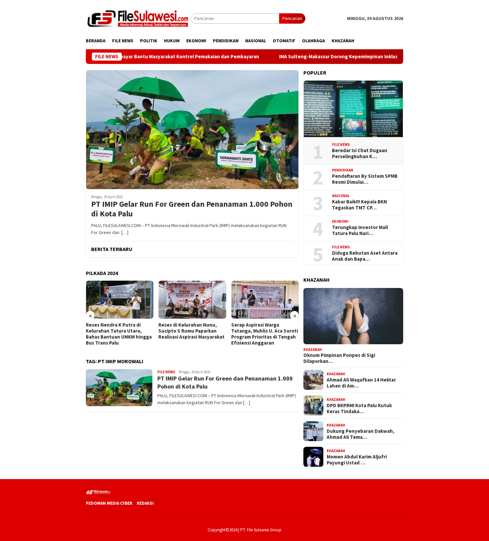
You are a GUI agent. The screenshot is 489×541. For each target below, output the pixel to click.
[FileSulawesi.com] (138, 18)
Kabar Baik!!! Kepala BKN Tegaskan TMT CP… (359, 205)
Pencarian (292, 18)
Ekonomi (340, 221)
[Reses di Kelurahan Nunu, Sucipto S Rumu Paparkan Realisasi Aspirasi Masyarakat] (192, 300)
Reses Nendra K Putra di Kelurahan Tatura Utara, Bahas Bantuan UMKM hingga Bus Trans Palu (119, 334)
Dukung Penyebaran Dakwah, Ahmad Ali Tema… (361, 434)
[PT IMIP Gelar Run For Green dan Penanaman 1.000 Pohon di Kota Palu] (192, 129)
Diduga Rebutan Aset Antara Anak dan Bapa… (365, 256)
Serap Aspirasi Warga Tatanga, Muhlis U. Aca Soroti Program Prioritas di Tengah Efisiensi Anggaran (264, 334)
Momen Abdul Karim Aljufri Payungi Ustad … (357, 459)
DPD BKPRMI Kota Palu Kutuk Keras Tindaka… (359, 408)
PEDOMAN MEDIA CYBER (109, 503)
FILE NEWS (166, 372)
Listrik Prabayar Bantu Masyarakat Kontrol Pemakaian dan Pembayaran (157, 57)
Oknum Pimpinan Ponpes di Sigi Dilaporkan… (339, 358)
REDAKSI (145, 503)
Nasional (341, 195)
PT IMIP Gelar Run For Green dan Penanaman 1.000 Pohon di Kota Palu (191, 209)
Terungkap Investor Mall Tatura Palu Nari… (360, 230)
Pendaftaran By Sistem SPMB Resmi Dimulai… (365, 179)
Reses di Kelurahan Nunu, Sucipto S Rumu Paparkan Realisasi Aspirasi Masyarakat (191, 331)
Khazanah (312, 349)
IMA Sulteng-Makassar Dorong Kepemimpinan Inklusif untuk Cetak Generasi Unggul (354, 57)
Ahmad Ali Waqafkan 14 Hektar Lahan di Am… (361, 383)
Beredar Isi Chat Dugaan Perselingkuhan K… (359, 153)
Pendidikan (342, 170)
